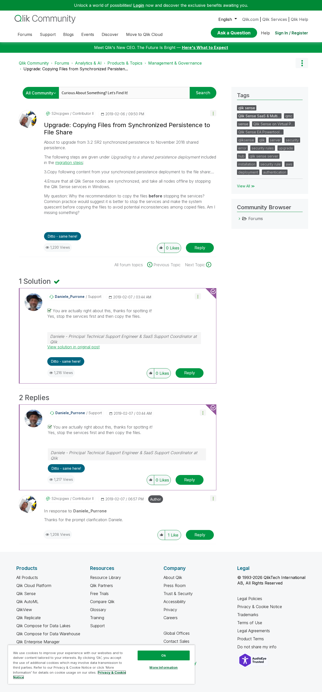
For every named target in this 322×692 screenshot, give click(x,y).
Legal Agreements (253, 630)
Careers (171, 617)
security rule (270, 164)
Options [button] (302, 63)
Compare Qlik (102, 601)
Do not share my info (257, 646)
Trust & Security (178, 593)
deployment (248, 172)
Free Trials (99, 593)
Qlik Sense (26, 593)
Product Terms (250, 638)
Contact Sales (176, 641)
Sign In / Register (291, 32)
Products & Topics (124, 63)
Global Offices (177, 633)
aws (289, 164)
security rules (263, 148)
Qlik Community (34, 63)
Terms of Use (249, 622)
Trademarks (247, 614)
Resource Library (105, 577)
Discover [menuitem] (110, 34)
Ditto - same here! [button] (62, 236)
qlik (262, 140)
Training (97, 617)
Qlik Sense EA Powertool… (260, 132)
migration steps (69, 162)
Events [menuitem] (87, 34)
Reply (199, 247)
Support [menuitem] (48, 34)
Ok (163, 655)
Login (138, 5)
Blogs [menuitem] (68, 34)
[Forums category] (239, 218)
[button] (213, 113)
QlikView (24, 609)
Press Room (175, 585)
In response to (75, 510)
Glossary (98, 609)
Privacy (170, 609)
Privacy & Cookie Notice (259, 606)
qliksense (246, 140)
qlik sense (246, 108)
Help (265, 32)
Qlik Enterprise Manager (38, 641)
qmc (288, 116)
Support (97, 625)
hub (241, 156)
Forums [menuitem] (25, 34)
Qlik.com (250, 19)
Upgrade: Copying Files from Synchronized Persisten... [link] (75, 68)
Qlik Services (274, 19)
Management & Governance (175, 63)
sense (243, 124)
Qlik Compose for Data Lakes (43, 625)
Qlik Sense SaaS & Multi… (259, 116)
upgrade (286, 148)
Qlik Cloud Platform (33, 585)
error (242, 148)
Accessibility (175, 601)
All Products (27, 577)
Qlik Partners (101, 585)
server (275, 140)
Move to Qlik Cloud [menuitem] (144, 34)
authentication (274, 172)
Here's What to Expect (205, 47)
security (292, 140)
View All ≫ (246, 186)
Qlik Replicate (28, 617)
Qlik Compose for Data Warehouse (48, 633)
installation (246, 164)
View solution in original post (73, 346)
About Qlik (173, 577)
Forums (62, 63)
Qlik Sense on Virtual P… (273, 124)
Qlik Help (299, 19)
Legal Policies (249, 598)
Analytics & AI (88, 63)
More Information (163, 667)
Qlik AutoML (27, 601)
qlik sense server (264, 156)
